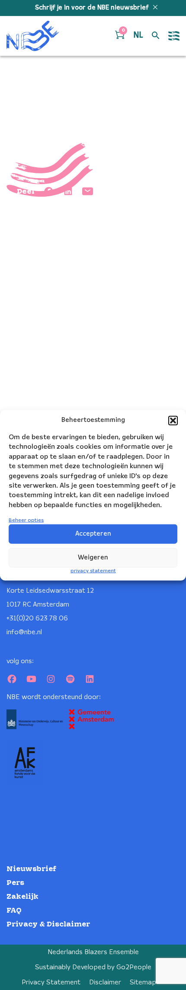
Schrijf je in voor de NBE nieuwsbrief (93, 8)
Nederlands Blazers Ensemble (93, 952)
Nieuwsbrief (31, 869)
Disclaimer (105, 982)
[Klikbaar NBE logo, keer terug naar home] (32, 36)
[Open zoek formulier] (156, 36)
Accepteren (93, 534)
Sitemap (143, 982)
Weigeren (93, 558)
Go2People (133, 967)
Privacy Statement (51, 982)
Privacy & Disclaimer (48, 924)
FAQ (14, 910)
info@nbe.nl (24, 632)
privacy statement (93, 570)
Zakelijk (22, 897)
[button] (173, 420)
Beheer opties (26, 520)
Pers (15, 883)
